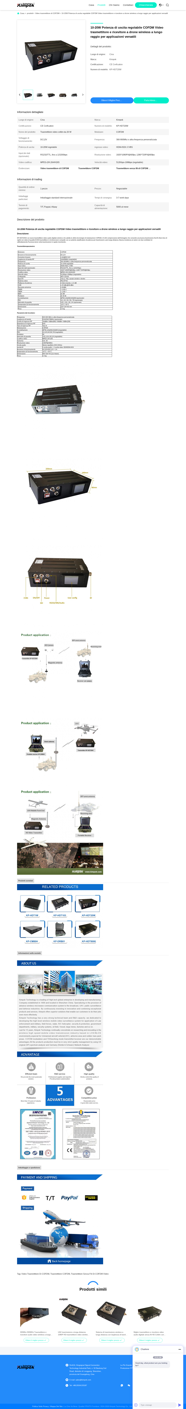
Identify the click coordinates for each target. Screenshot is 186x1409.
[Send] (180, 1405)
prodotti (30, 13)
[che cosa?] (123, 1385)
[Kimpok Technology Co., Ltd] (26, 5)
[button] (23, 1317)
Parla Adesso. (150, 100)
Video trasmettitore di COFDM (47, 13)
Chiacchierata (146, 5)
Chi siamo (114, 5)
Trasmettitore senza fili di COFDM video (90, 1274)
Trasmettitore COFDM (60, 1274)
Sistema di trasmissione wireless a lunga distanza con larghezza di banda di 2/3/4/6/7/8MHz (111, 1333)
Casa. (22, 13)
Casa (91, 5)
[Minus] (179, 1349)
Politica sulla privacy (40, 1406)
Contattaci (128, 5)
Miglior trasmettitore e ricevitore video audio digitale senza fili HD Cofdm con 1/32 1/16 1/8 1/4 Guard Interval (149, 1333)
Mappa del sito (56, 1406)
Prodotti (101, 5)
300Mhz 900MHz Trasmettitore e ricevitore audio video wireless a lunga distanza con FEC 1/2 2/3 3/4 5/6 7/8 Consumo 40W (35, 1333)
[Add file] (136, 1405)
